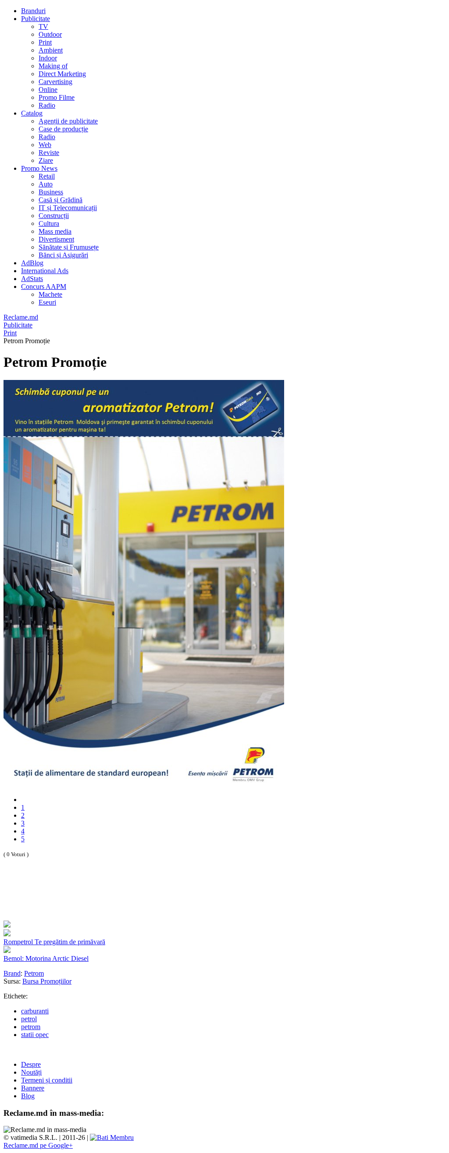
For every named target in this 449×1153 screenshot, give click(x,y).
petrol (29, 1019)
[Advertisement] (106, 899)
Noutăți (31, 1072)
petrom (30, 1026)
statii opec (35, 1034)
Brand (12, 973)
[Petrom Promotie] (144, 784)
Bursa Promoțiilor (46, 981)
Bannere (32, 1088)
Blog (28, 1096)
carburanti (35, 1011)
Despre (31, 1064)
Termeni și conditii (46, 1080)
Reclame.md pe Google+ (38, 1145)
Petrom (34, 973)
